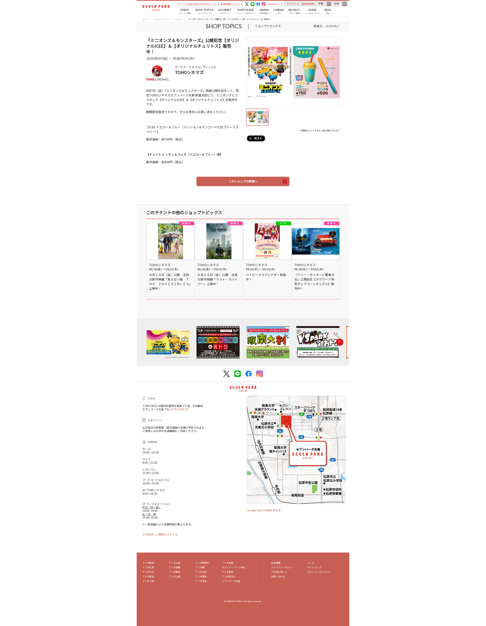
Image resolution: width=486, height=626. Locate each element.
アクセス (291, 4)
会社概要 (275, 562)
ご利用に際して (279, 571)
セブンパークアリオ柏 (233, 567)
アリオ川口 (148, 571)
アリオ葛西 (227, 571)
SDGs (327, 11)
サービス (179, 19)
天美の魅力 (264, 11)
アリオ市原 (227, 562)
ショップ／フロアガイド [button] (245, 11)
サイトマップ (314, 567)
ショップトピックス (204, 11)
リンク (310, 562)
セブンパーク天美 (231, 581)
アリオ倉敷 (174, 567)
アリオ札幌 (148, 567)
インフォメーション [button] (312, 11)
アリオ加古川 (229, 576)
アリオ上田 (174, 562)
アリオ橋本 (201, 576)
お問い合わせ (278, 576)
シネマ (278, 11)
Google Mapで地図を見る (263, 510)
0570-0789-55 (179, 409)
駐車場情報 (308, 4)
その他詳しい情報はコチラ (158, 534)
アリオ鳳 (200, 567)
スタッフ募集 (294, 11)
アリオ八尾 (148, 581)
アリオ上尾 (174, 576)
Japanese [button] (273, 4)
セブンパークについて (319, 571)
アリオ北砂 (201, 571)
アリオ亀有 (148, 576)
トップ (145, 19)
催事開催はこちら (230, 4)
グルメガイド (225, 11)
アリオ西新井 (202, 562)
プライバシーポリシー (282, 567)
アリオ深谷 (201, 581)
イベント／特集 (185, 11)
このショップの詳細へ (243, 181)
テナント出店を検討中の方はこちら (197, 4)
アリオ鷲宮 (174, 571)
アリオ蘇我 (148, 562)
